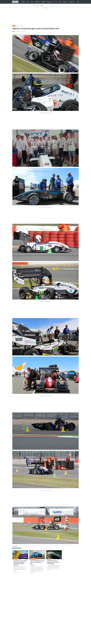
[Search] (78, 1)
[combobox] (40, 5)
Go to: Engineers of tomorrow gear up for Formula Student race (25, 34)
